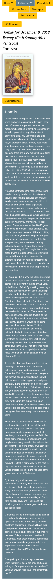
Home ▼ (8, 3)
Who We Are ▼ (19, 9)
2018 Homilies (12, 24)
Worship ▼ (37, 9)
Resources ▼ (28, 15)
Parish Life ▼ (44, 3)
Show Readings (13, 101)
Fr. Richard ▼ (25, 3)
